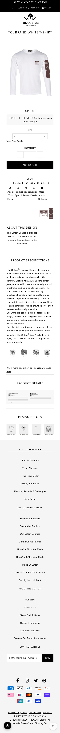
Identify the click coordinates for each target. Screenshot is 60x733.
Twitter (31, 183)
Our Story (30, 599)
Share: (30, 178)
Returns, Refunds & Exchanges (30, 491)
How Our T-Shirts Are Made (30, 557)
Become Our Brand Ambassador (30, 638)
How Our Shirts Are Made (30, 549)
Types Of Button (30, 564)
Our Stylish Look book (30, 580)
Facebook (18, 183)
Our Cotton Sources (30, 534)
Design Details (33, 194)
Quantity (30, 148)
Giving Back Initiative (30, 615)
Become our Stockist (30, 518)
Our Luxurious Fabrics (30, 541)
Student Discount (30, 460)
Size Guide (30, 499)
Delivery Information (30, 483)
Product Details (27, 194)
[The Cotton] (30, 20)
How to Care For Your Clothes (30, 572)
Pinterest (44, 183)
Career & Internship (30, 623)
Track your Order (30, 476)
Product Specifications (22, 194)
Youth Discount (30, 468)
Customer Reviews (30, 630)
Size (30, 130)
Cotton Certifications (30, 526)
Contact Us (30, 607)
